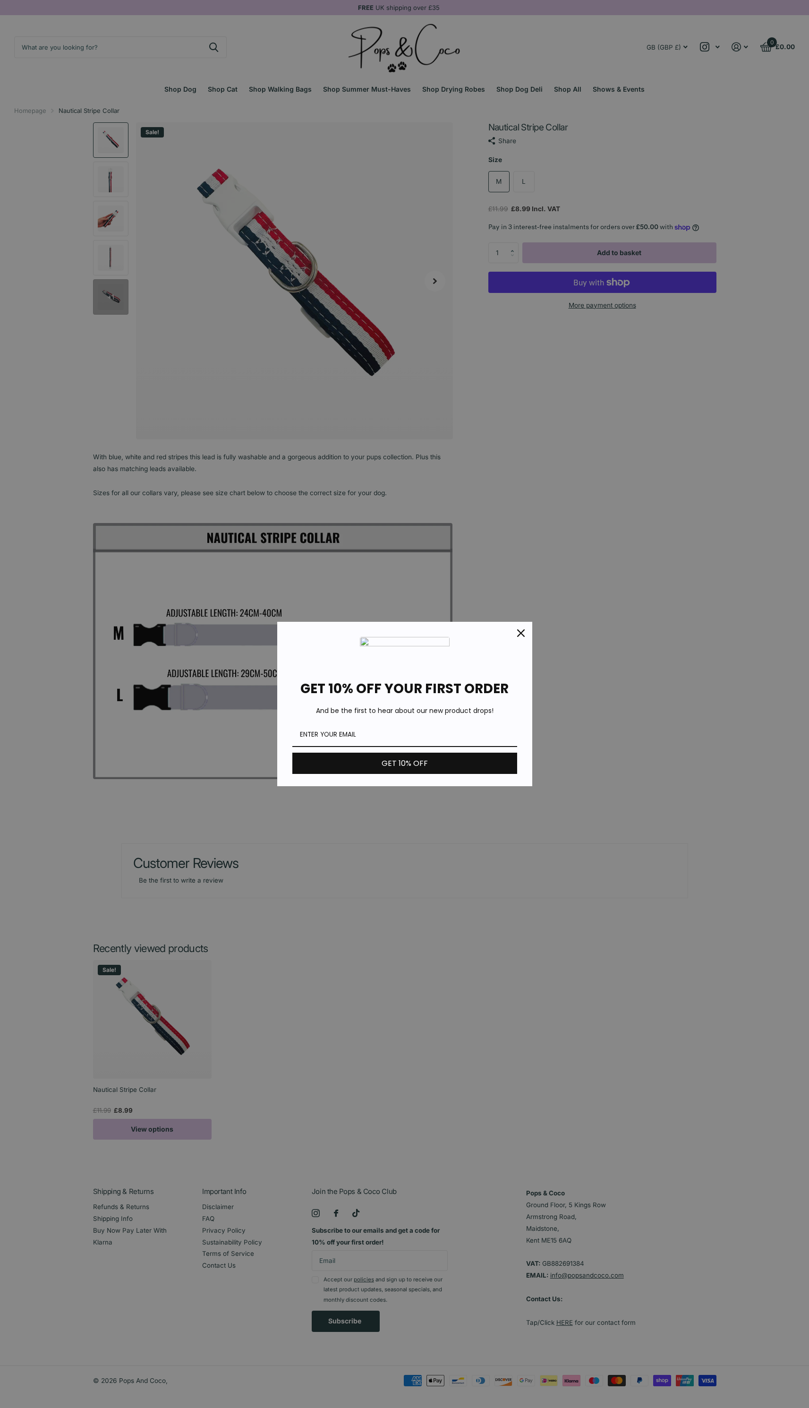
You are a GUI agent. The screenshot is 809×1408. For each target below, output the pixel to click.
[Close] (521, 633)
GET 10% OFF (405, 763)
